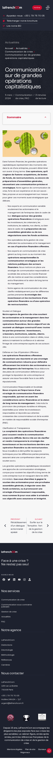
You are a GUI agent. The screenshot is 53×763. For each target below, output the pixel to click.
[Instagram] (24, 579)
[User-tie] (29, 579)
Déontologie (7, 650)
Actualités (22, 48)
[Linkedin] (14, 579)
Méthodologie (7, 655)
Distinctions (6, 645)
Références (6, 660)
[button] (47, 7)
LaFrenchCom (8, 640)
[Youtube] (19, 579)
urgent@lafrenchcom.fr (12, 703)
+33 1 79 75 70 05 (10, 696)
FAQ (27, 98)
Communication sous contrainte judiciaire (16, 606)
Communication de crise (19, 52)
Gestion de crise (9, 612)
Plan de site (30, 749)
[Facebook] (3, 579)
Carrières (5, 665)
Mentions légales (14, 749)
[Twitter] (9, 579)
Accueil (9, 48)
